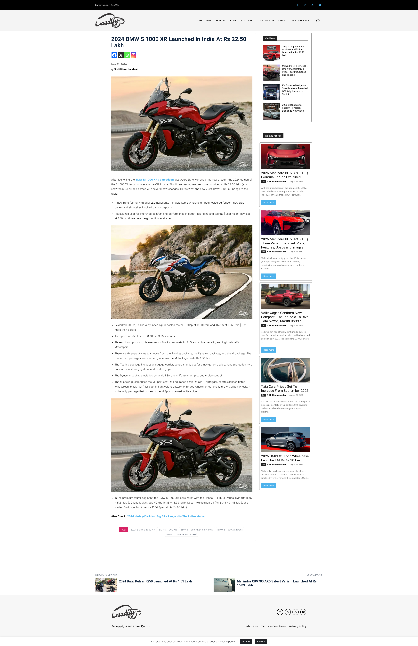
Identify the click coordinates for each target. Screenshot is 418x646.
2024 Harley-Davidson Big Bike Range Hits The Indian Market (166, 516)
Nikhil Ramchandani (125, 69)
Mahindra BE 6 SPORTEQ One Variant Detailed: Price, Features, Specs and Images (295, 70)
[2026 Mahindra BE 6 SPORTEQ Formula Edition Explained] (285, 156)
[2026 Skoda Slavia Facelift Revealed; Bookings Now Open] (271, 111)
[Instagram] (305, 5)
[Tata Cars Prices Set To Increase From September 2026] (285, 370)
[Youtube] (320, 5)
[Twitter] (312, 5)
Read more (269, 202)
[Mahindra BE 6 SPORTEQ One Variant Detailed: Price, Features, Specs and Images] (271, 73)
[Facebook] (298, 5)
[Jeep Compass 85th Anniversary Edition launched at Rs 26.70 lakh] (271, 53)
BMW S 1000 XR (168, 529)
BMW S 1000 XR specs (230, 529)
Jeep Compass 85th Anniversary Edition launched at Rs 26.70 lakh (293, 51)
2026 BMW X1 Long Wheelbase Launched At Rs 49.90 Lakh (285, 458)
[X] (121, 55)
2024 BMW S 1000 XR (142, 529)
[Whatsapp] (127, 55)
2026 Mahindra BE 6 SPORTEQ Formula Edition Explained (284, 175)
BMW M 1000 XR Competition (155, 179)
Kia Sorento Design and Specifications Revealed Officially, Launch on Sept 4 (295, 90)
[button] (318, 20)
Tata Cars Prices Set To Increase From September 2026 (285, 389)
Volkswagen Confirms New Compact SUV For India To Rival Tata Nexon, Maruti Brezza (285, 317)
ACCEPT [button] (246, 641)
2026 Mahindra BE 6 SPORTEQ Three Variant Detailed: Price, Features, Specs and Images (284, 243)
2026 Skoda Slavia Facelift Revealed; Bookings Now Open (293, 107)
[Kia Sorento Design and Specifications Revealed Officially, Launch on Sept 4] (271, 92)
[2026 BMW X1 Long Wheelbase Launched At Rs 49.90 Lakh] (285, 439)
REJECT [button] (261, 641)
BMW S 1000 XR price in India (197, 529)
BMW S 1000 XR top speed (181, 534)
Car (263, 181)
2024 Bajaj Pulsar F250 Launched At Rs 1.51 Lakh (155, 581)
